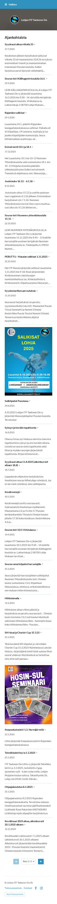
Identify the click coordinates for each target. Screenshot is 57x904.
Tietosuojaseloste (13, 888)
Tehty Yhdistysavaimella (14, 894)
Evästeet (28, 888)
